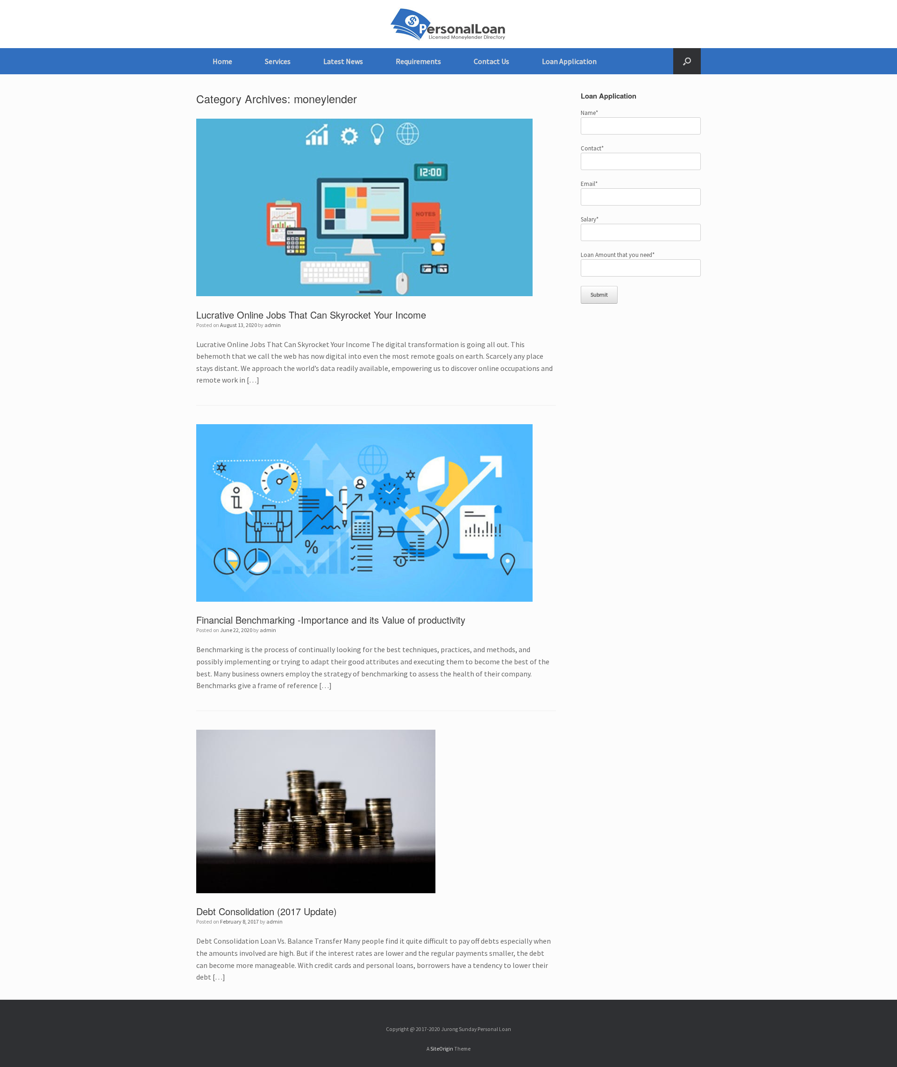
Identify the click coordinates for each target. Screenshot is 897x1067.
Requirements (418, 61)
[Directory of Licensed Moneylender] (448, 24)
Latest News (343, 61)
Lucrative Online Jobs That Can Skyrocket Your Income (311, 314)
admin (272, 324)
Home (222, 61)
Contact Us (491, 61)
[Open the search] (687, 61)
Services (278, 61)
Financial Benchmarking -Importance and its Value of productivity (330, 619)
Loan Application (569, 61)
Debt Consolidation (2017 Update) (266, 911)
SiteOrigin (441, 1049)
